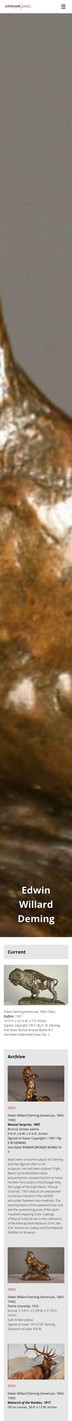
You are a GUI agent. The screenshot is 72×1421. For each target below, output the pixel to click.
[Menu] (63, 6)
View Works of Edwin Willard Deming (36, 475)
